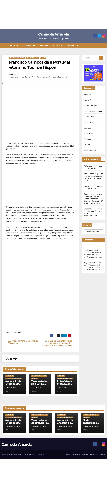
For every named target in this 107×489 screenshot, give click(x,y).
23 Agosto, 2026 (66, 426)
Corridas (87, 128)
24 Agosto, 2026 (14, 426)
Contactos (72, 46)
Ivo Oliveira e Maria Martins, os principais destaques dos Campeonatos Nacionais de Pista (57, 343)
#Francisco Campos (48, 77)
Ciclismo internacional (17, 57)
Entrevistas (88, 133)
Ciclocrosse (88, 122)
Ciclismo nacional (32, 57)
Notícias (14, 46)
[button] (104, 46)
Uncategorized (90, 150)
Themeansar (41, 454)
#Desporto (34, 77)
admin (13, 74)
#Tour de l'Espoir (64, 77)
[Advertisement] (53, 14)
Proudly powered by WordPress (12, 454)
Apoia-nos (57, 46)
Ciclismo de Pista (90, 106)
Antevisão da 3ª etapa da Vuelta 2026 (65, 384)
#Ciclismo (25, 77)
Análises (44, 46)
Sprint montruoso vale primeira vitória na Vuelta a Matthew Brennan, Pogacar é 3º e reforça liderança (93, 198)
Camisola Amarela (53, 34)
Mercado (87, 139)
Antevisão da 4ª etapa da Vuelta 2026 (13, 384)
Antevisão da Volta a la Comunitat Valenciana (23, 342)
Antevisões (29, 46)
